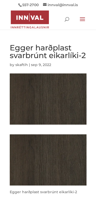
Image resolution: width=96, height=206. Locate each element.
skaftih (21, 64)
